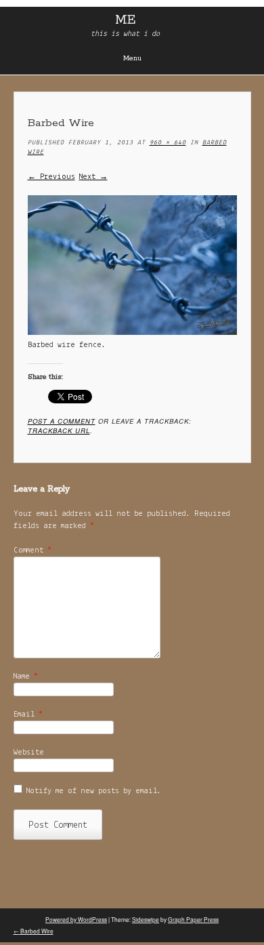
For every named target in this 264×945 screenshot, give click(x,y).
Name (26, 676)
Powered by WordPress (76, 919)
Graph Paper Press (193, 919)
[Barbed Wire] (132, 333)
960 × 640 (168, 143)
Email (28, 714)
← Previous (51, 177)
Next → (93, 177)
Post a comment (61, 421)
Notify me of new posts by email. (93, 791)
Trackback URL (59, 430)
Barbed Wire (33, 931)
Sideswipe (145, 919)
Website (29, 752)
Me (125, 20)
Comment (32, 550)
